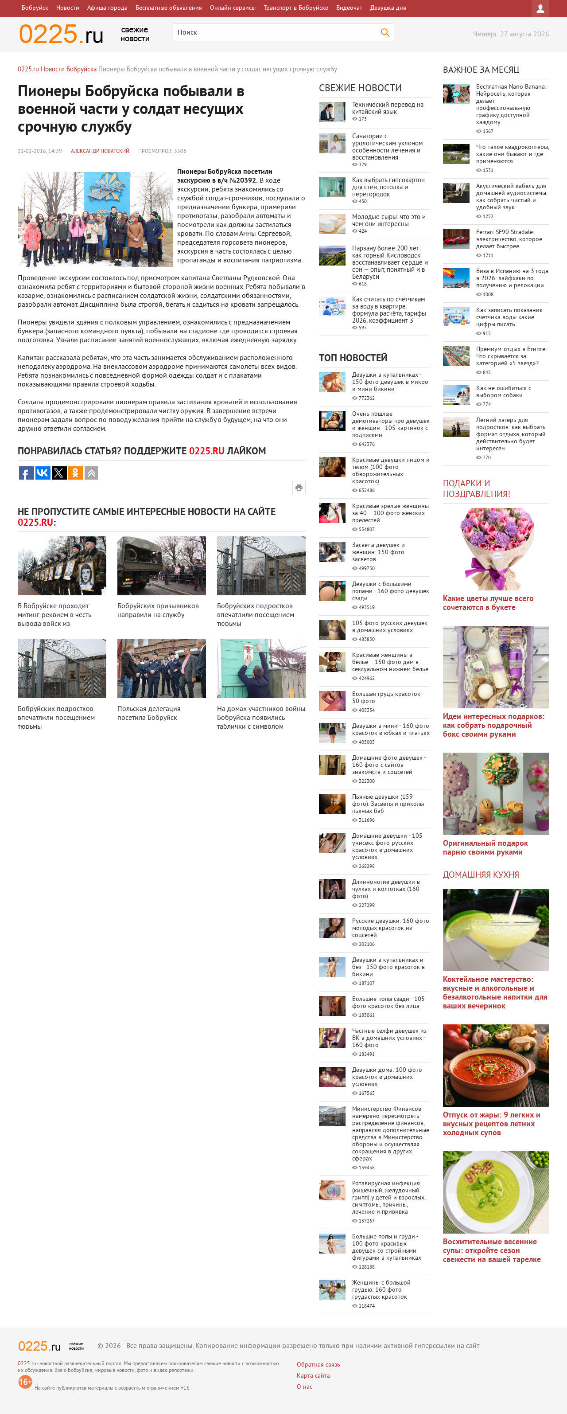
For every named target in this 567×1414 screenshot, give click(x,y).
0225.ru (27, 1364)
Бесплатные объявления (169, 8)
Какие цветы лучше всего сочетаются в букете (488, 603)
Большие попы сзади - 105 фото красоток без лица (388, 1003)
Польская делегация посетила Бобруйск (149, 714)
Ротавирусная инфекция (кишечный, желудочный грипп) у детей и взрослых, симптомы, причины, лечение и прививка (388, 1198)
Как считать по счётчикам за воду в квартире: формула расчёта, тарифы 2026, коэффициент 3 (389, 310)
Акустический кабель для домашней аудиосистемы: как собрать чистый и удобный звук (512, 197)
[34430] (496, 794)
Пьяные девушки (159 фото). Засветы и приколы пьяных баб (388, 804)
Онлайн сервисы (233, 8)
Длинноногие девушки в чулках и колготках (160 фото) (386, 889)
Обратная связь (318, 1365)
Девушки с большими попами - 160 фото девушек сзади (390, 591)
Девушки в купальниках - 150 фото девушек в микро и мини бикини (390, 382)
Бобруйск (35, 8)
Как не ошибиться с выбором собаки (503, 392)
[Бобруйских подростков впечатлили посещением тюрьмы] (261, 565)
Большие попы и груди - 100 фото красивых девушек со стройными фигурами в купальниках (386, 1247)
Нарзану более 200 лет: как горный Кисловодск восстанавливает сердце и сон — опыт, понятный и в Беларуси (390, 263)
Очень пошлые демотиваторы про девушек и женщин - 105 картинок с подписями (391, 424)
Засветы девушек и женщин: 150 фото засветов (378, 552)
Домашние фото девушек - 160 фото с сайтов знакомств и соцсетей (389, 765)
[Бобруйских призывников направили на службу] (161, 565)
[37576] (496, 1065)
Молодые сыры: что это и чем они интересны (389, 221)
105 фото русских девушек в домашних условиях (389, 627)
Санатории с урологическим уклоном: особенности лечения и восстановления (388, 147)
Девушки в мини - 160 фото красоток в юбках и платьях (391, 730)
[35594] (496, 549)
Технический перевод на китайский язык (387, 109)
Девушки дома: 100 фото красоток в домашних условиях (387, 1077)
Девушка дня (388, 8)
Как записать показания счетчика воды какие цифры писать (509, 317)
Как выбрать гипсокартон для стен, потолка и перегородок (388, 187)
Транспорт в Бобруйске (296, 8)
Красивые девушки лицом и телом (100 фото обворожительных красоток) (391, 471)
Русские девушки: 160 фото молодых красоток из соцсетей (390, 928)
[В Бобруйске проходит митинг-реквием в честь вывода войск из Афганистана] (62, 565)
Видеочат (349, 8)
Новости (67, 8)
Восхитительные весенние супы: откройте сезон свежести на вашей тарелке (492, 1251)
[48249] (496, 667)
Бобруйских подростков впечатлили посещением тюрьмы (255, 615)
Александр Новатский (100, 151)
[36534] (496, 1192)
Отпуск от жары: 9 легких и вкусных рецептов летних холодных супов (491, 1124)
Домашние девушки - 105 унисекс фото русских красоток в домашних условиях (387, 846)
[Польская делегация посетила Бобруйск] (161, 668)
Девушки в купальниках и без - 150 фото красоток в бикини (388, 967)
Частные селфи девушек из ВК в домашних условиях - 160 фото (389, 1038)
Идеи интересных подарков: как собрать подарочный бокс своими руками (493, 726)
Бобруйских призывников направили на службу (158, 611)
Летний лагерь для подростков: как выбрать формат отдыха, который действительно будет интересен (511, 435)
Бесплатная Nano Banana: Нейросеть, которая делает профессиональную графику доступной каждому (511, 104)
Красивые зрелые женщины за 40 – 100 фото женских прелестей (390, 513)
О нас (304, 1387)
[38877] (496, 930)
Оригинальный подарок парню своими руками (485, 848)
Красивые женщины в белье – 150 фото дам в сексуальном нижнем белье (390, 662)
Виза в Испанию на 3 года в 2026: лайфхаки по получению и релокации (512, 278)
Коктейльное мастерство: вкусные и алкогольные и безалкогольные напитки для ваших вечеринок (495, 993)
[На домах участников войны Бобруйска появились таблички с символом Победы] (261, 668)
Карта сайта (313, 1376)
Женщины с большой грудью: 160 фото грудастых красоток (381, 1290)
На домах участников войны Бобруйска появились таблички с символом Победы (261, 722)
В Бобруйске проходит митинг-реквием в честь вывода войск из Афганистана (54, 619)
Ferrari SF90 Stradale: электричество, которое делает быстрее (509, 239)
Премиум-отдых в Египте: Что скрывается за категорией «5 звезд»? (511, 356)
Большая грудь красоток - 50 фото (387, 698)
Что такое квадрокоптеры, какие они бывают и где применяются (512, 154)
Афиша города (107, 8)
